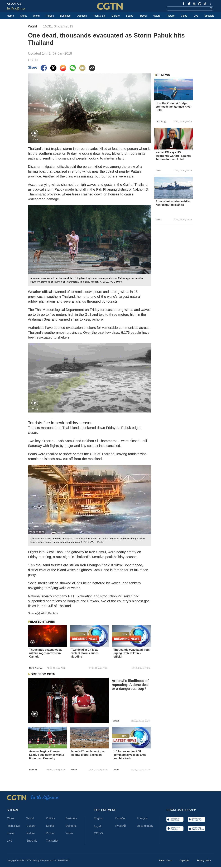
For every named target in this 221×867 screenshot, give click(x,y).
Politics (50, 15)
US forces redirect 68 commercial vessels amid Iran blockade (129, 755)
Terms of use (166, 860)
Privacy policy (204, 860)
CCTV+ (98, 833)
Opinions (82, 15)
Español (120, 818)
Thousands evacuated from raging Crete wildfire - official (131, 653)
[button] (35, 133)
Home (10, 15)
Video (184, 15)
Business (65, 15)
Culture (116, 15)
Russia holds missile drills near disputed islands (173, 203)
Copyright (185, 860)
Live (196, 15)
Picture (171, 15)
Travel (143, 15)
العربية (98, 825)
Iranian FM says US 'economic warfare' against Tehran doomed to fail (173, 156)
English (98, 818)
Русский (120, 825)
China (23, 15)
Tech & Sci (99, 15)
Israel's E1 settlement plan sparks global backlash (88, 753)
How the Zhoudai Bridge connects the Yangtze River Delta (173, 107)
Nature (156, 15)
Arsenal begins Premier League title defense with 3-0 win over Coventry (47, 755)
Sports (129, 15)
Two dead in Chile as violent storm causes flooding (85, 653)
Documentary (145, 825)
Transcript (52, 840)
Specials (209, 15)
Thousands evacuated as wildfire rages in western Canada (45, 653)
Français (142, 818)
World (36, 15)
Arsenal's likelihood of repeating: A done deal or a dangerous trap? (130, 685)
